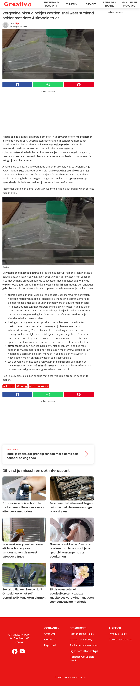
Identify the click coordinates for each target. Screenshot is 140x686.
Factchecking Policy (82, 634)
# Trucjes (8, 386)
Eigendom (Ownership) (84, 651)
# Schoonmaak (38, 386)
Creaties (91, 4)
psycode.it (50, 645)
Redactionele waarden (84, 645)
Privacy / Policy (118, 634)
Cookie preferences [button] (120, 639)
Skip (17, 23)
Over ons (50, 634)
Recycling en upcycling (129, 4)
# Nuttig (22, 386)
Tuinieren (71, 4)
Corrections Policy (81, 639)
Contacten (50, 639)
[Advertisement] (48, 112)
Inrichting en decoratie (51, 4)
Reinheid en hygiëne (109, 4)
